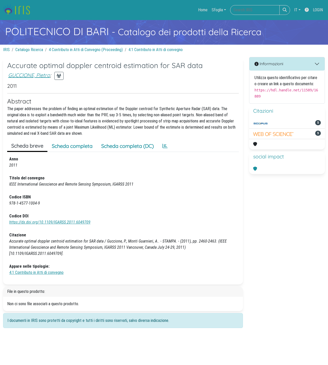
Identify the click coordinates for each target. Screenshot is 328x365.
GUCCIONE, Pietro (29, 75)
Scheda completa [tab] (72, 146)
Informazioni (271, 63)
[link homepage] (18, 10)
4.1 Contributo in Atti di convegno (155, 49)
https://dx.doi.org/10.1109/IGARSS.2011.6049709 (49, 222)
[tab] (165, 146)
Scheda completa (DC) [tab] (127, 146)
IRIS (6, 49)
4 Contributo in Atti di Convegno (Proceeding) (86, 49)
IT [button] (296, 9)
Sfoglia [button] (217, 9)
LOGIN (318, 9)
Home (203, 9)
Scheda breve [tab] (27, 145)
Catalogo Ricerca (29, 49)
